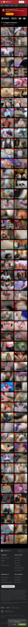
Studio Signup (4, 579)
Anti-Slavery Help (18, 570)
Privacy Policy (17, 557)
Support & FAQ (17, 577)
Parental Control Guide (19, 567)
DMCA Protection (18, 582)
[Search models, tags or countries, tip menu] (26, 5)
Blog (4, 560)
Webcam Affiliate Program (6, 582)
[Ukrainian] (24, 18)
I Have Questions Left (8, 586)
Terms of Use (17, 560)
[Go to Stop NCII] (9, 611)
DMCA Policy (17, 562)
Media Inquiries (6, 565)
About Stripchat (6, 557)
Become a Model (4, 577)
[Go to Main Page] (8, 1)
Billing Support (17, 579)
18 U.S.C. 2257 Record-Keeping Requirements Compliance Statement (13, 616)
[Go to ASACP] (8, 608)
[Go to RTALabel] (3, 608)
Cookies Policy (17, 565)
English (21, 550)
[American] (20, 18)
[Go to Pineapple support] (2, 611)
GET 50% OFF (10, 13)
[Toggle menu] (1, 2)
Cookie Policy (17, 621)
